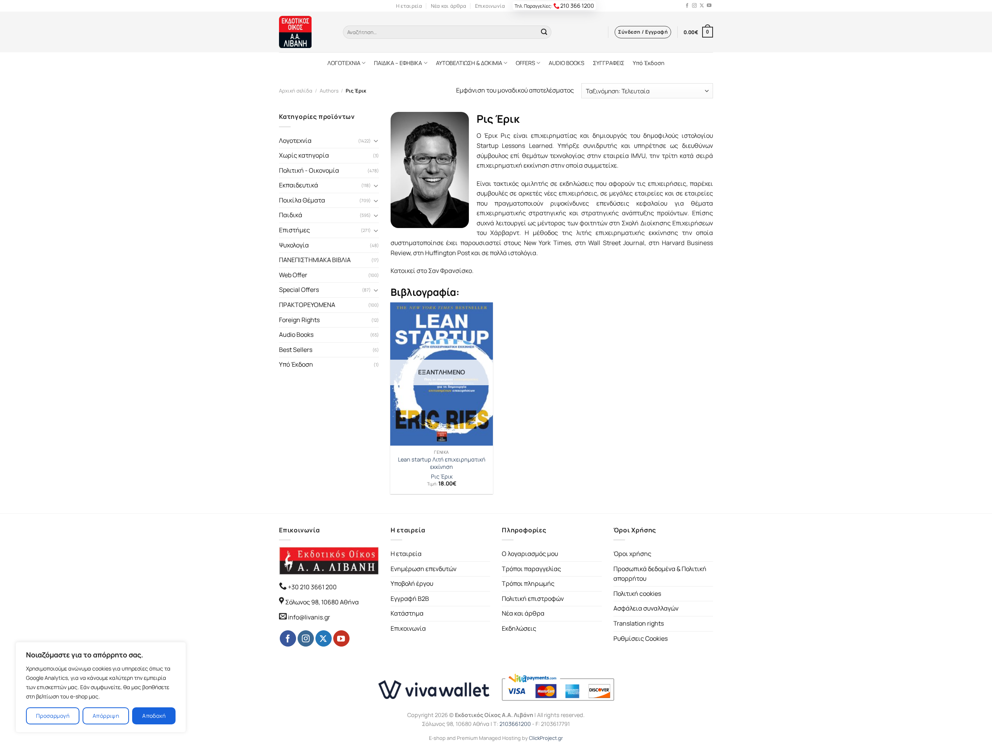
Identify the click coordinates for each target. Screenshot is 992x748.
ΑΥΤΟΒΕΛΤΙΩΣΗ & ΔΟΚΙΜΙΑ (469, 63)
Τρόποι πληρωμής (528, 583)
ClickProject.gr (546, 737)
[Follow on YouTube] (709, 6)
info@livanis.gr (309, 617)
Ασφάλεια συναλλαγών (646, 608)
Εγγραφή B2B (410, 598)
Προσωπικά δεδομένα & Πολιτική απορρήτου (659, 573)
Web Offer (293, 275)
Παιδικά (290, 215)
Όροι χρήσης (632, 553)
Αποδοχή (153, 715)
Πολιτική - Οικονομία (309, 170)
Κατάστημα (407, 613)
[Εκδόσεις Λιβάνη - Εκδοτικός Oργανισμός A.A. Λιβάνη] (305, 32)
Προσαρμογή (52, 715)
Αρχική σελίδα (295, 90)
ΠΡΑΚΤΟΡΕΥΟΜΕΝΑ (307, 304)
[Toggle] (376, 140)
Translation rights (638, 623)
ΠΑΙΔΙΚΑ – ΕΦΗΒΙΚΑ (398, 63)
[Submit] (544, 32)
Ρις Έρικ (442, 476)
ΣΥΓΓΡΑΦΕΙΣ (608, 63)
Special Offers (299, 289)
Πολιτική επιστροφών (533, 598)
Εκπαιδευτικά (298, 185)
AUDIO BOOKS (566, 63)
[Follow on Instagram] (694, 6)
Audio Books (296, 334)
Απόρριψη (106, 715)
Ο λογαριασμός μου (530, 553)
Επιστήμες (294, 230)
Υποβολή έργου (412, 583)
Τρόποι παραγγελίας (531, 568)
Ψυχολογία (294, 245)
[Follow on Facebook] (687, 6)
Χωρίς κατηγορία (304, 155)
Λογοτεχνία (295, 140)
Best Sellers (295, 349)
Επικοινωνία (490, 5)
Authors (329, 90)
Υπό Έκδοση (649, 63)
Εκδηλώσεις (519, 628)
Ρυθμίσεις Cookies (640, 638)
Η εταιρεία (409, 5)
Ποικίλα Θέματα (302, 200)
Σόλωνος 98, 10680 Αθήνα (322, 602)
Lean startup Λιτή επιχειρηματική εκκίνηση (442, 463)
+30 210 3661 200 (312, 587)
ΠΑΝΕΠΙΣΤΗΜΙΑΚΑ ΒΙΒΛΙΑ (315, 260)
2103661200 (515, 723)
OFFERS (525, 63)
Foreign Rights (299, 320)
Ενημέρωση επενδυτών (423, 568)
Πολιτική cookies (637, 593)
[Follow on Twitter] (701, 6)
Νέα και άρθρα (448, 5)
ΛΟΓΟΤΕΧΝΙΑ (343, 63)
